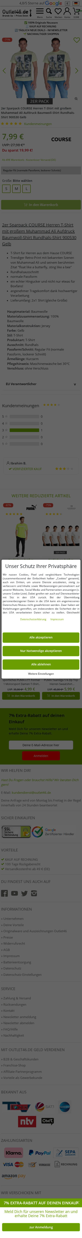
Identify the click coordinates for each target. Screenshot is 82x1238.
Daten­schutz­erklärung (33, 619)
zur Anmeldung (41, 1227)
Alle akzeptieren (41, 637)
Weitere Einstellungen (41, 673)
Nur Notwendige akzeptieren (41, 651)
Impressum (57, 619)
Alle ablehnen (41, 664)
